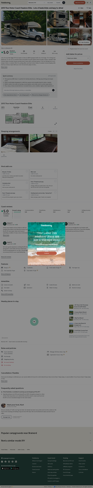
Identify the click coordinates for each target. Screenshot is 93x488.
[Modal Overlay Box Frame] (46, 244)
